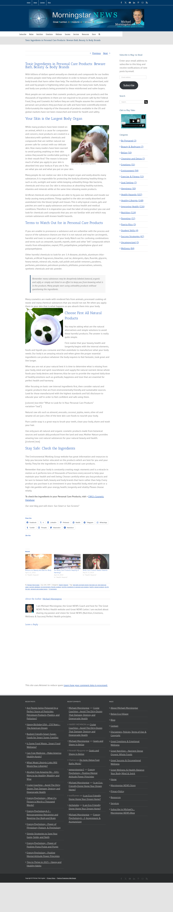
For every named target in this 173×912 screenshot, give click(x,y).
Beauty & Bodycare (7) (132, 146)
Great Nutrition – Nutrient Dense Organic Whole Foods (127, 752)
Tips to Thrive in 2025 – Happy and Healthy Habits (44, 864)
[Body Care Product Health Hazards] (96, 561)
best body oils (93, 585)
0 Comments (53, 589)
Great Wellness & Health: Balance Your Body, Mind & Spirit (127, 771)
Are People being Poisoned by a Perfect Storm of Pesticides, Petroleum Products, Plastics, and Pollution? (43, 713)
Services (115, 803)
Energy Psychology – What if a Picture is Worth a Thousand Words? (41, 802)
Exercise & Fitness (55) (132, 176)
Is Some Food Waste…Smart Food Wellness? (43, 745)
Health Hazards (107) (131, 194)
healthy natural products (96, 587)
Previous (96, 53)
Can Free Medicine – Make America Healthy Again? (44, 754)
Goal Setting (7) (129, 182)
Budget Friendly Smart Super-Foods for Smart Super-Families (42, 735)
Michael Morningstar (33, 585)
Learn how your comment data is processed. (86, 685)
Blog (113, 719)
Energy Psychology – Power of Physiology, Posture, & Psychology (43, 826)
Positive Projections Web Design (66, 878)
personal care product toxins (39, 589)
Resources (116, 797)
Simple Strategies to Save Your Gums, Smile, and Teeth (42, 835)
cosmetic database (34, 587)
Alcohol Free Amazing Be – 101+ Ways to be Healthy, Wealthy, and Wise (43, 775)
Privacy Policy (117, 791)
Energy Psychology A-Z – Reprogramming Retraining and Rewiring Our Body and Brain (42, 815)
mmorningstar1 (76, 769)
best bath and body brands (81, 585)
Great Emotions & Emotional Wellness (125, 743)
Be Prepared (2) (128, 140)
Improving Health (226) (133, 206)
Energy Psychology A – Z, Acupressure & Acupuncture (85, 818)
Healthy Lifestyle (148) (132, 200)
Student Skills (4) (129, 230)
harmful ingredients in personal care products (75, 587)
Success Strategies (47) (132, 236)
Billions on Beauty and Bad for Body (38, 570)
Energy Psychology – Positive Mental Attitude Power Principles (43, 854)
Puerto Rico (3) (128, 224)
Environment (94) (130, 170)
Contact (114, 725)
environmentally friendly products (51, 587)
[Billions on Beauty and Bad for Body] (38, 561)
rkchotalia (74, 805)
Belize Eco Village (119, 713)
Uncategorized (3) (130, 242)
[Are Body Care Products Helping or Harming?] (67, 561)
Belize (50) (126, 152)
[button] (99, 34)
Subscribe (128, 85)
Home (114, 779)
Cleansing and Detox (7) (133, 158)
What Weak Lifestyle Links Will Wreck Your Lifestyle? (42, 764)
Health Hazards (63, 585)
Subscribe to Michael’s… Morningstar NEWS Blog (123, 811)
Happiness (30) (128, 188)
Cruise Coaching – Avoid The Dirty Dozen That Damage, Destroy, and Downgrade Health (43, 788)
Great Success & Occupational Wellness (126, 762)
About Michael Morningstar (124, 707)
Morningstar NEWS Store (123, 785)
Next (105, 53)
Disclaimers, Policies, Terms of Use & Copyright (128, 733)
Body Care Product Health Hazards (95, 570)
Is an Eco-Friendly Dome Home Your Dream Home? (86, 786)
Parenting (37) (128, 218)
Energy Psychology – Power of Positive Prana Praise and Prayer (42, 845)
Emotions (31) (128, 164)
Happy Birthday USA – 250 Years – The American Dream (43, 726)
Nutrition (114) (128, 212)
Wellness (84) (127, 248)
